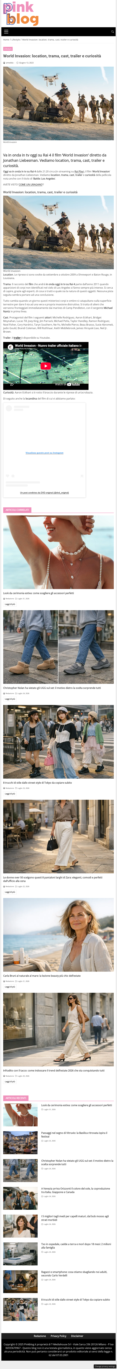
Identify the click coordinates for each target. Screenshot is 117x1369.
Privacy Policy (58, 1336)
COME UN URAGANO (30, 184)
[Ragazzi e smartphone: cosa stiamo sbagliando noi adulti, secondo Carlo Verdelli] (20, 1281)
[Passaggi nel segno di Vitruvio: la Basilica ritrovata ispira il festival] (20, 1142)
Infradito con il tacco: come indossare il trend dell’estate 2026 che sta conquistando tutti (54, 1070)
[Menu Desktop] (6, 31)
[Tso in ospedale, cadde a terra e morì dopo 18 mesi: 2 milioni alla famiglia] (20, 1253)
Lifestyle (8, 48)
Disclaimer (77, 1336)
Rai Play (78, 171)
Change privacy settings (105, 1366)
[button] (112, 31)
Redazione (40, 1336)
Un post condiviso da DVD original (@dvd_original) (44, 492)
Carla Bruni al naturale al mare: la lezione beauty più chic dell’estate (42, 975)
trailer (17, 337)
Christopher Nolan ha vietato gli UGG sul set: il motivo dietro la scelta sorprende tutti (52, 688)
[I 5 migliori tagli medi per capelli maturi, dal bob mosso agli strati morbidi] (20, 1226)
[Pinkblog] (20, 13)
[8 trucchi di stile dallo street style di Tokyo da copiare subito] (58, 742)
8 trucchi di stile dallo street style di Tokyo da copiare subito (37, 782)
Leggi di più (10, 604)
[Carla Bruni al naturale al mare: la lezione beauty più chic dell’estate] (58, 935)
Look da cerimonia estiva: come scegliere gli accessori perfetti (38, 593)
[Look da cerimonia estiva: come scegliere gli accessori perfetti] (58, 552)
